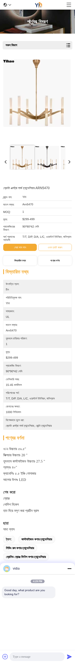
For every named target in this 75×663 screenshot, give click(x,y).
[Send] (69, 656)
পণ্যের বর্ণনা (55, 260)
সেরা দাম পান (20, 247)
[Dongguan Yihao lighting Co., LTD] (39, 5)
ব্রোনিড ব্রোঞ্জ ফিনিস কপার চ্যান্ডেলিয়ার (26, 557)
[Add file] (5, 656)
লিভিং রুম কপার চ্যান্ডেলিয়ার (20, 548)
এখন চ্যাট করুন (55, 247)
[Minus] (69, 568)
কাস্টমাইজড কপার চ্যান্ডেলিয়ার (36, 539)
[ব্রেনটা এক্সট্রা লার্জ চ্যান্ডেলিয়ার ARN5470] (37, 100)
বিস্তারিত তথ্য (20, 260)
